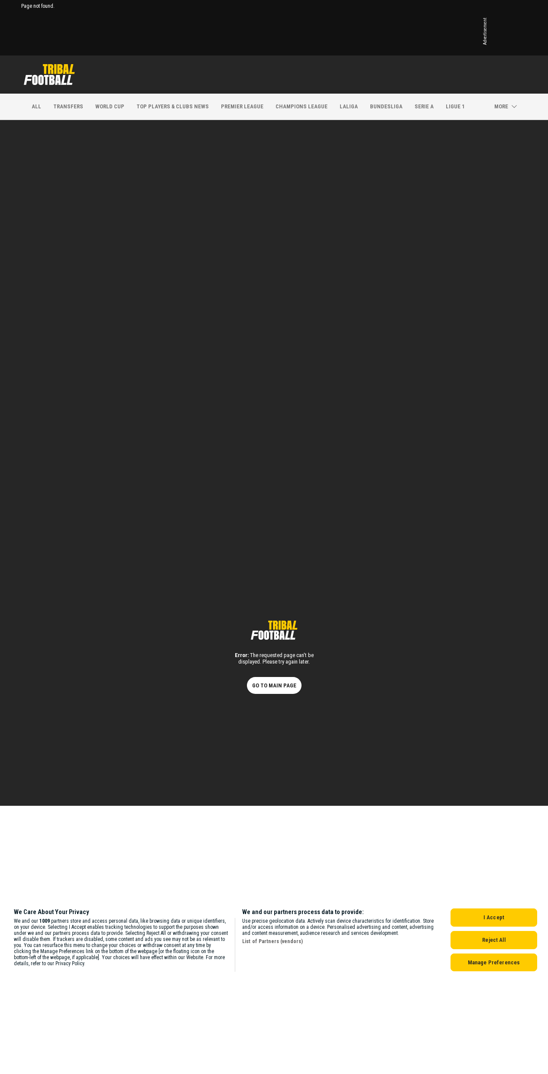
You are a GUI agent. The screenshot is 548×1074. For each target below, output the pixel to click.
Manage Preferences (494, 962)
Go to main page (274, 685)
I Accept (493, 917)
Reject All (493, 940)
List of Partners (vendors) (272, 941)
